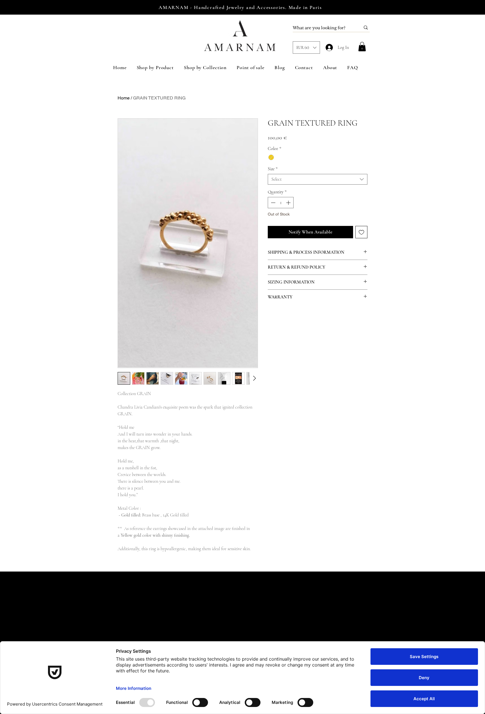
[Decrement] (272, 202)
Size (273, 169)
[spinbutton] (280, 202)
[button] (306, 47)
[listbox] (306, 47)
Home (124, 98)
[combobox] (317, 179)
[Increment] (289, 202)
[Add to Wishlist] (361, 232)
